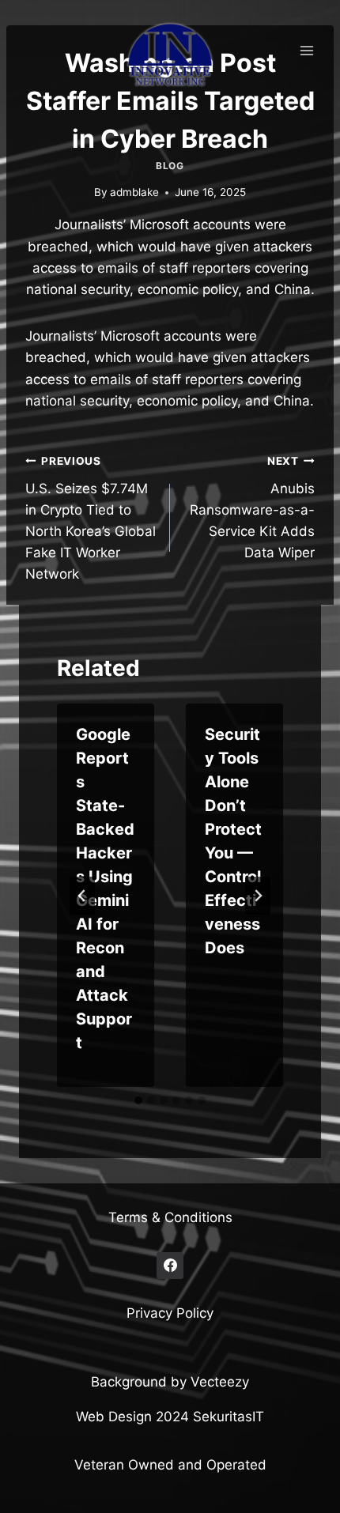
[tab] (138, 1100)
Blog (169, 166)
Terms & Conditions (170, 1217)
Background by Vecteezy (170, 1382)
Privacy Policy (170, 1313)
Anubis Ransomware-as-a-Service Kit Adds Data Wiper (252, 507)
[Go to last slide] (82, 896)
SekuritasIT (228, 1416)
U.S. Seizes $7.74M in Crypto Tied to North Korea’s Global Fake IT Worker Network (90, 518)
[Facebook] (170, 1265)
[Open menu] (306, 50)
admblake (134, 192)
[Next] (257, 896)
